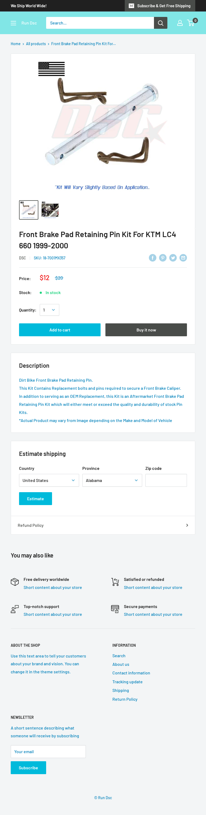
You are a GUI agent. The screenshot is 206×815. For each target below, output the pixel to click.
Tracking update (127, 681)
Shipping (120, 690)
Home (16, 43)
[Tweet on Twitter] (173, 257)
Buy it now (146, 329)
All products (36, 43)
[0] (190, 23)
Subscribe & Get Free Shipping (163, 5)
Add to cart (59, 329)
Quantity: (27, 309)
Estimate (35, 498)
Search (119, 655)
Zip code (153, 468)
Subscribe (28, 767)
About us (120, 664)
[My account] (180, 23)
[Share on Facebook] (152, 257)
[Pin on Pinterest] (163, 257)
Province (91, 468)
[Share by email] (183, 257)
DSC (22, 258)
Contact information (131, 672)
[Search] (160, 23)
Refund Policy (31, 525)
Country (26, 468)
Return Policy (125, 699)
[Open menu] (13, 23)
